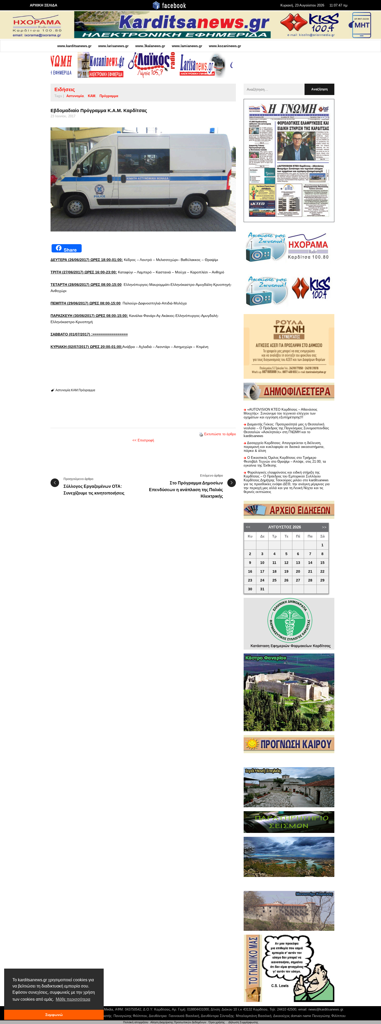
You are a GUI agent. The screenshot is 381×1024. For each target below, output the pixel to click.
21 (310, 571)
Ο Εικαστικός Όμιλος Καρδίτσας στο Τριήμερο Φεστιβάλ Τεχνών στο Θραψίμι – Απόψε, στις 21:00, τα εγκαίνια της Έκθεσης (285, 461)
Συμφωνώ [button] (54, 1015)
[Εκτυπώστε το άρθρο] (201, 434)
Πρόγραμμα (109, 96)
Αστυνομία (75, 96)
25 (274, 580)
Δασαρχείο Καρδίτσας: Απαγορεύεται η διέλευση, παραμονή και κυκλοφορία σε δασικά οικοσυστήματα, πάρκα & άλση (284, 447)
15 (322, 563)
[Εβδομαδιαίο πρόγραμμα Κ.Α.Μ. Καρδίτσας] (143, 179)
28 (310, 580)
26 (286, 580)
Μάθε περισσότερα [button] (73, 999)
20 (298, 571)
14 (310, 563)
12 (286, 563)
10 (262, 563)
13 (298, 563)
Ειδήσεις (64, 89)
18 (274, 571)
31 (262, 589)
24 (262, 580)
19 (286, 571)
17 (262, 571)
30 (250, 589)
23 (250, 580)
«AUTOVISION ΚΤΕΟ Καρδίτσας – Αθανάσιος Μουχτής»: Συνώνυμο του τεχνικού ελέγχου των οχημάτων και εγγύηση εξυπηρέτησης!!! (280, 413)
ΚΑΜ (91, 96)
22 (322, 571)
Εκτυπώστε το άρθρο (220, 434)
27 (298, 580)
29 (322, 580)
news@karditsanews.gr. (326, 1009)
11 (274, 563)
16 (250, 571)
